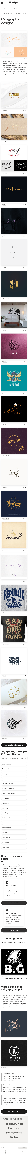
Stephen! (4, 1067)
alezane (4, 424)
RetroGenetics (6, 612)
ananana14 (5, 487)
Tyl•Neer (5, 173)
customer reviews (21, 942)
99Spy (4, 204)
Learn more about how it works (14, 978)
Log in (25, 3)
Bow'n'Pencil (6, 455)
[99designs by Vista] (13, 3)
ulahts (4, 675)
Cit (26, 58)
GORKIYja (5, 267)
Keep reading (11, 1080)
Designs (14, 8)
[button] (26, 1145)
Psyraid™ (5, 361)
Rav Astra (5, 110)
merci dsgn (5, 393)
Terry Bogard (6, 298)
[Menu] (2, 3)
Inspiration (8, 8)
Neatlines (5, 738)
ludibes (4, 330)
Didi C (4, 141)
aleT (3, 1038)
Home (2, 8)
